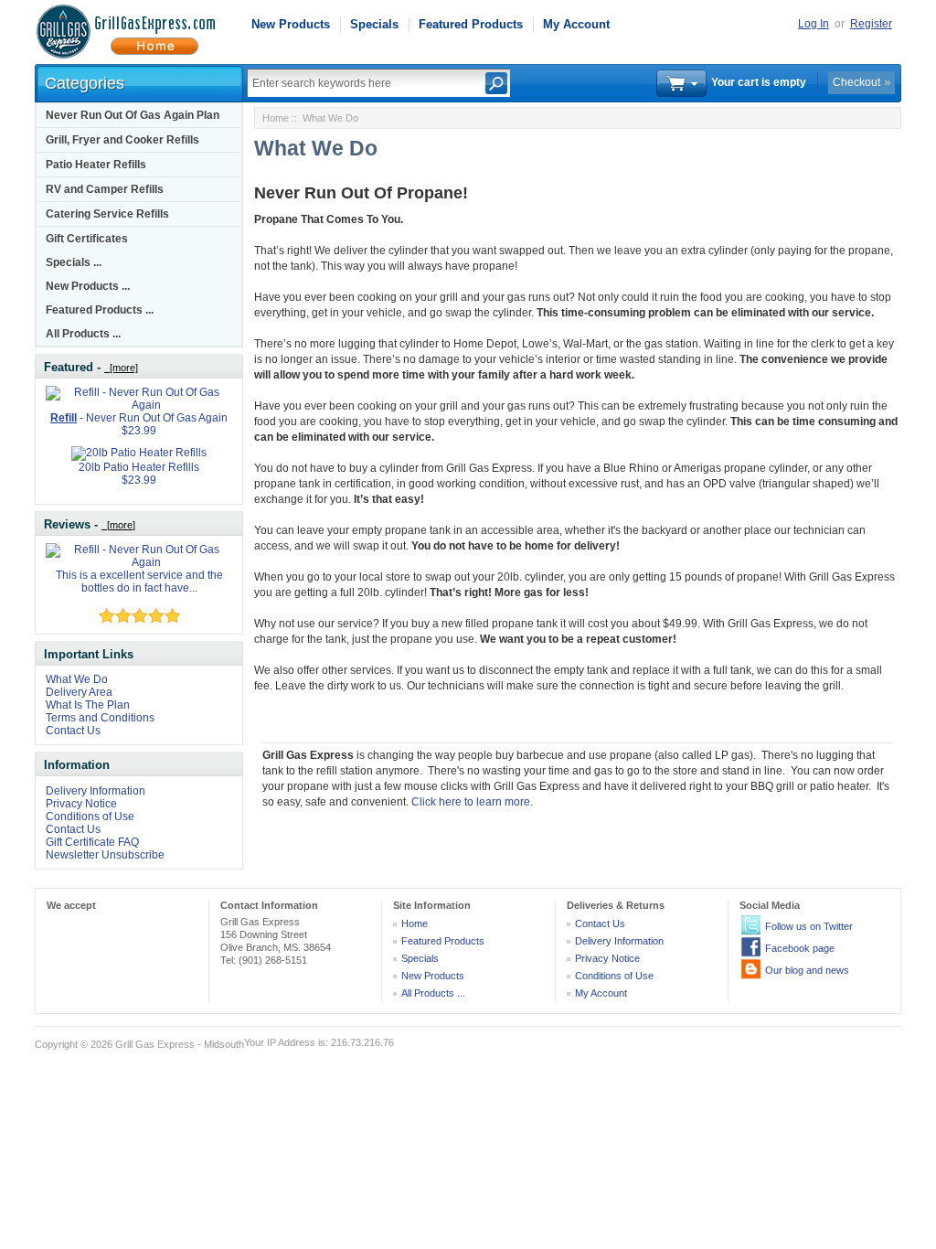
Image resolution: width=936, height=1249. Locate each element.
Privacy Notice (81, 803)
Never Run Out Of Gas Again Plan (132, 115)
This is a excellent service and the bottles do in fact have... (139, 581)
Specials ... (73, 262)
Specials (374, 24)
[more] (121, 367)
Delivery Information (95, 791)
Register (871, 23)
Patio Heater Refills (96, 164)
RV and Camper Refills (105, 189)
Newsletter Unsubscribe (105, 855)
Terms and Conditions (100, 717)
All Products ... (83, 333)
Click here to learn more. (472, 801)
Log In (813, 23)
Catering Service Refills (107, 214)
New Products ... (88, 286)
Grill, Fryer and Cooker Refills (122, 139)
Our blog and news (807, 970)
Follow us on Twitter (809, 926)
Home (275, 117)
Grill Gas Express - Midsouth (179, 1044)
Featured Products (471, 24)
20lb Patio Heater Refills (139, 467)
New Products (290, 24)
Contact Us (73, 730)
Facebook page (800, 948)
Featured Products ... (100, 310)
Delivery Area (79, 692)
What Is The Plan (88, 705)
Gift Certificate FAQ (92, 842)
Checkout (856, 82)
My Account (576, 24)
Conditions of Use (90, 816)
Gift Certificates (87, 238)
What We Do (77, 679)
